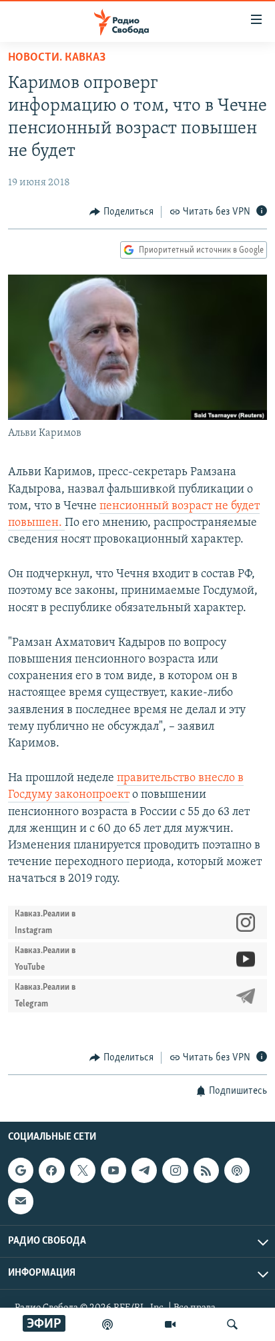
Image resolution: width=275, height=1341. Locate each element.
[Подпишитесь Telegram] (144, 1170)
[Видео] (170, 1324)
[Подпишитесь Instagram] (175, 1170)
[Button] (121, 212)
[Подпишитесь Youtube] (113, 1170)
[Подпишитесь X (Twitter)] (82, 1170)
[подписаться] (20, 1201)
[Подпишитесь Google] (20, 1170)
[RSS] (206, 1170)
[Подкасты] (237, 1170)
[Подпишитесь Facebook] (51, 1170)
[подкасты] (107, 1324)
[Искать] (232, 1324)
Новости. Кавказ (56, 58)
